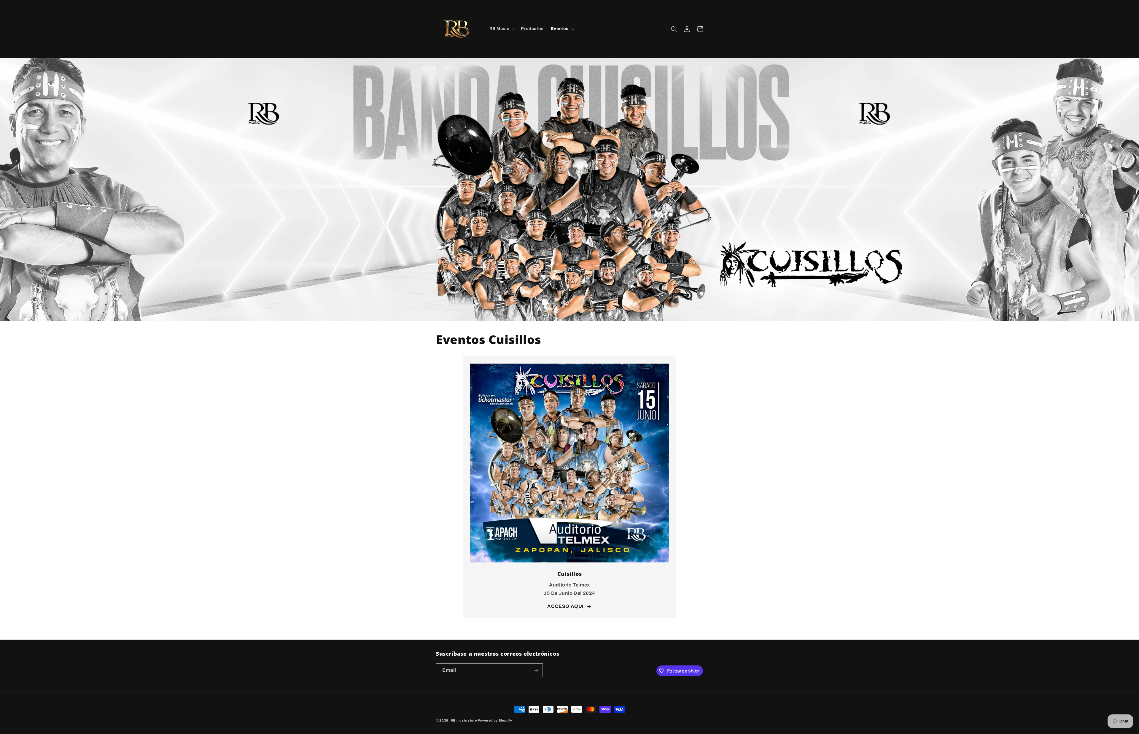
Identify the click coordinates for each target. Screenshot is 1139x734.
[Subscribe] (536, 670)
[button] (502, 29)
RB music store (464, 720)
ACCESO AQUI (565, 606)
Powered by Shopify (495, 720)
